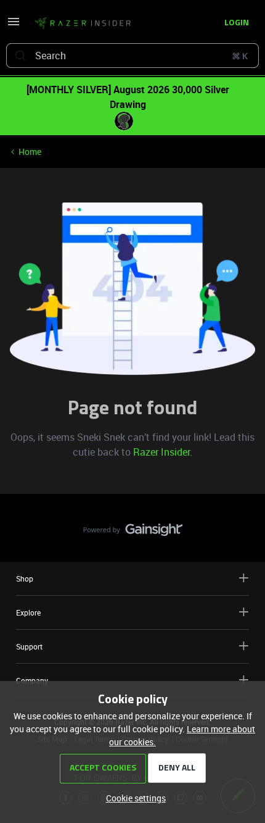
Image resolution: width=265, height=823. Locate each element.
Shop (24, 578)
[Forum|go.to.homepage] (82, 23)
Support (29, 646)
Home (29, 151)
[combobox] (132, 55)
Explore (28, 612)
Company (32, 680)
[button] (13, 25)
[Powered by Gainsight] (132, 533)
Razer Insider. (162, 452)
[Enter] (20, 55)
